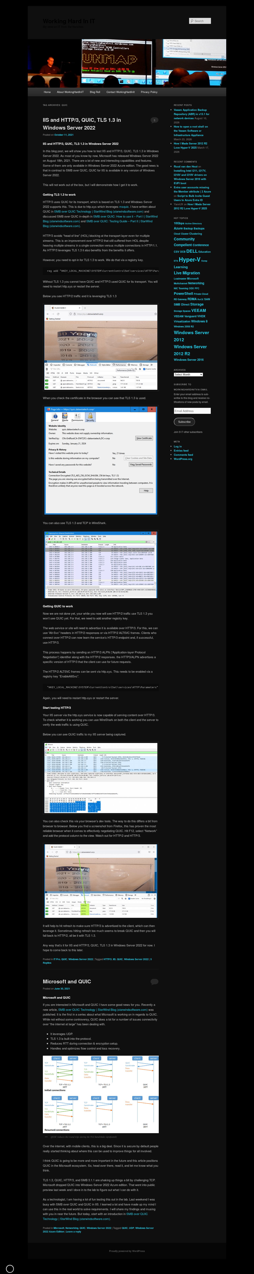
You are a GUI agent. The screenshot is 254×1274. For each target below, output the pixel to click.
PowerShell (183, 293)
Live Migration (187, 273)
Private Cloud (201, 293)
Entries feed (181, 450)
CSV (176, 251)
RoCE (200, 299)
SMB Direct (182, 304)
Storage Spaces (182, 310)
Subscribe (184, 421)
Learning (181, 266)
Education (204, 251)
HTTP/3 (108, 959)
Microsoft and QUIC (67, 981)
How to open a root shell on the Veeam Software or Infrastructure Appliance (191, 131)
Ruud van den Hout (185, 166)
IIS (114, 959)
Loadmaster (180, 278)
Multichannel (180, 283)
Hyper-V (190, 259)
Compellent (183, 244)
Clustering (195, 233)
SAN (207, 299)
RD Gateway (180, 299)
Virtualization (182, 321)
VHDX (201, 316)
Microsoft (59, 1228)
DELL (192, 251)
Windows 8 (199, 321)
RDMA (192, 299)
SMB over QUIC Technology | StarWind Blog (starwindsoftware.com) (98, 211)
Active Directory (193, 223)
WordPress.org (183, 459)
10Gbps (179, 223)
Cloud (177, 233)
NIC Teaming (181, 288)
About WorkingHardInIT (70, 92)
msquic (124, 206)
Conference (201, 245)
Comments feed (183, 455)
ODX (191, 288)
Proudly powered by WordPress (127, 1251)
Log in (178, 446)
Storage (197, 304)
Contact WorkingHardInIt (121, 92)
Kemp (204, 260)
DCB (183, 251)
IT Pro (57, 959)
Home (47, 92)
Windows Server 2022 (80, 959)
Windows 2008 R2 (184, 326)
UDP (131, 1228)
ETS (176, 260)
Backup (188, 228)
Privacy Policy (149, 92)
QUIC (64, 959)
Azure (178, 228)
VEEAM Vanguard (185, 316)
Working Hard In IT (69, 20)
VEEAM (198, 310)
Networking (71, 1228)
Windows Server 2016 (189, 359)
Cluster (185, 233)
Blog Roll (95, 92)
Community (184, 239)
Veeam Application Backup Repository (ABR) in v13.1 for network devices (191, 114)
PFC (197, 288)
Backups (199, 228)
